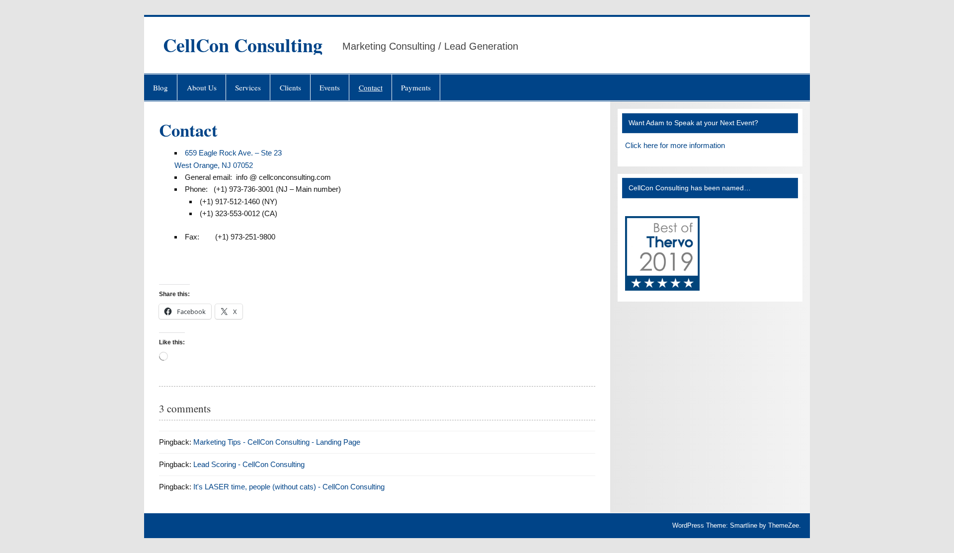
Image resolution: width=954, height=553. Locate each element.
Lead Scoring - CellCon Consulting (249, 464)
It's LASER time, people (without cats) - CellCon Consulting (289, 486)
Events (329, 87)
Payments (416, 87)
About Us (202, 87)
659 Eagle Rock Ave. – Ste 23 (233, 153)
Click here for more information (675, 145)
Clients (290, 87)
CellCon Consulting (242, 45)
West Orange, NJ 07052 (213, 165)
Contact (371, 87)
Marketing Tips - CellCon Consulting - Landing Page (276, 442)
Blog (160, 87)
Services (248, 87)
